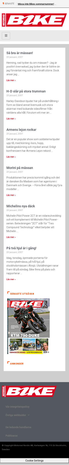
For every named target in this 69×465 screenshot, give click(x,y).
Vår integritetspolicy (17, 406)
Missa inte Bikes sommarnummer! (36, 4)
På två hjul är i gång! (21, 248)
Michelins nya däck (20, 206)
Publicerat (12, 435)
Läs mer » (11, 80)
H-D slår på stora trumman (26, 91)
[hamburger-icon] (6, 35)
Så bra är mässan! (19, 53)
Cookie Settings (34, 460)
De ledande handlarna (18, 427)
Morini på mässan (19, 168)
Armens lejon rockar (21, 130)
